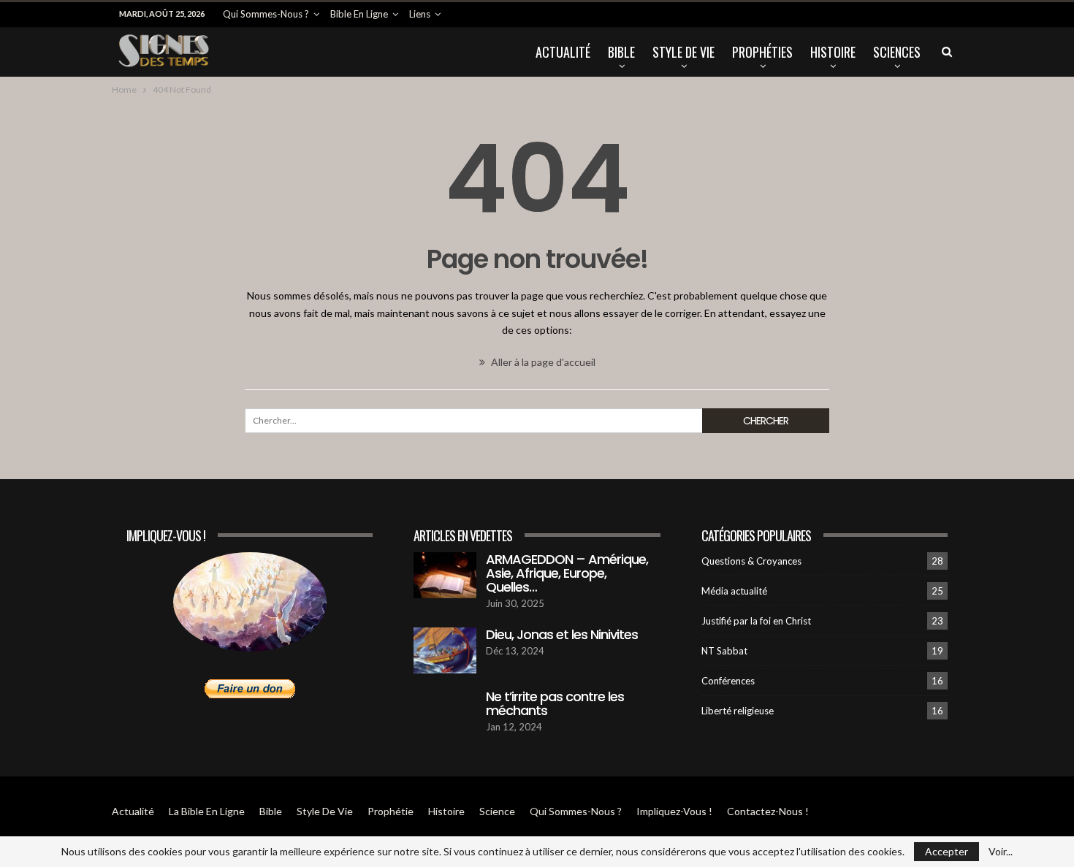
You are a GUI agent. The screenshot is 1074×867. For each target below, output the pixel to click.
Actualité (563, 51)
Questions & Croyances (751, 561)
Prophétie (390, 811)
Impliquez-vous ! (674, 811)
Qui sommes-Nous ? (266, 14)
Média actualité (734, 591)
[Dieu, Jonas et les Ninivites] (445, 650)
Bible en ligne (359, 14)
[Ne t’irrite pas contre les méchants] (445, 713)
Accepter (946, 851)
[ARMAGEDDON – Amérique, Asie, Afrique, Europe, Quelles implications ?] (445, 575)
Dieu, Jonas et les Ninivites (562, 634)
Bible (621, 51)
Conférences (728, 681)
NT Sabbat (724, 651)
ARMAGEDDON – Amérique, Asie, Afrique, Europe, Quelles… (567, 573)
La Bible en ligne (207, 811)
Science (497, 811)
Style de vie (683, 51)
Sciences (897, 51)
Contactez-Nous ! (768, 811)
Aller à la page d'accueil (542, 362)
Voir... (1001, 852)
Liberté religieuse (737, 711)
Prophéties (762, 51)
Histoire (833, 51)
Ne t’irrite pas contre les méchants (555, 703)
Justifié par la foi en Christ (756, 621)
